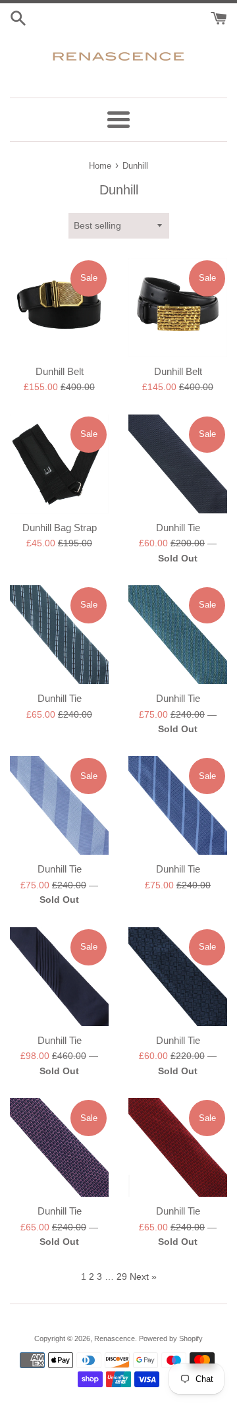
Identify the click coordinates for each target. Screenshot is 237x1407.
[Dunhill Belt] (59, 307)
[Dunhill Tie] (177, 464)
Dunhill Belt (60, 371)
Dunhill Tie (178, 527)
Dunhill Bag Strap (59, 527)
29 (122, 1276)
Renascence (114, 1338)
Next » (143, 1276)
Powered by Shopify (171, 1338)
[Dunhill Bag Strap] (59, 464)
